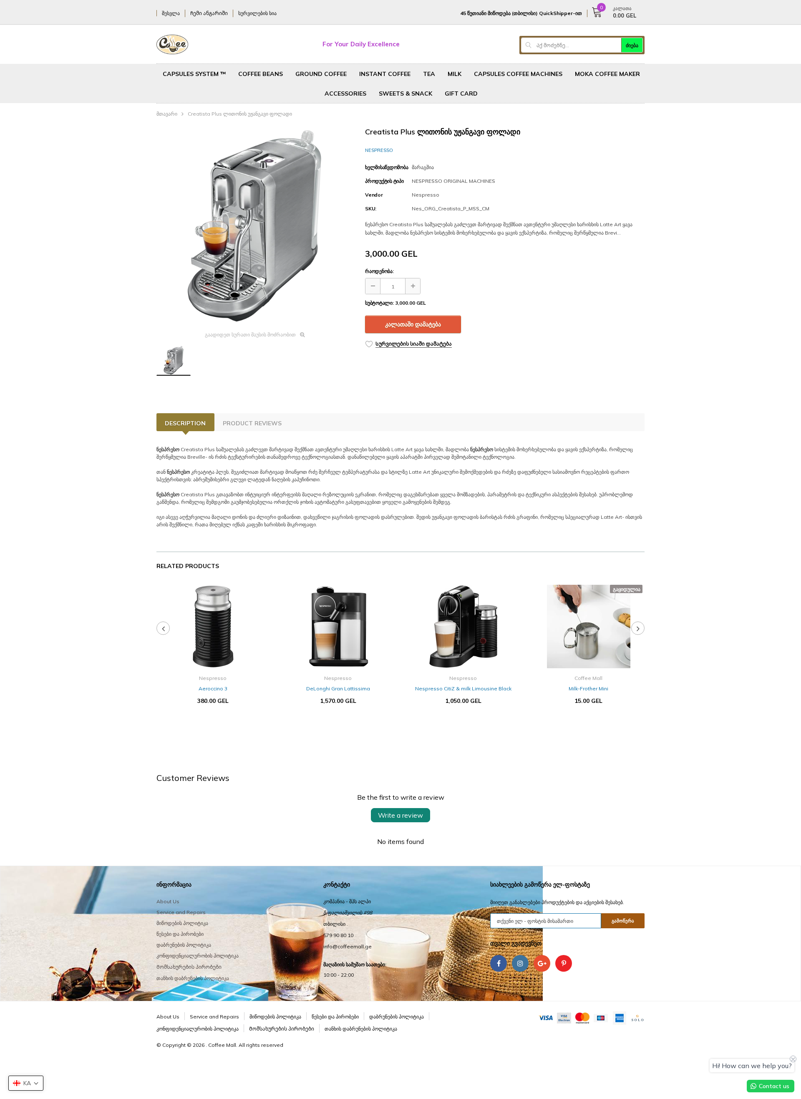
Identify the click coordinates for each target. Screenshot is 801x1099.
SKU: (370, 208)
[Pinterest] (563, 963)
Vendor (374, 195)
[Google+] (542, 963)
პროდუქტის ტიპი (384, 181)
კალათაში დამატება (413, 324)
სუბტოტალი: (379, 303)
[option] (254, 226)
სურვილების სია (257, 13)
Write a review (400, 815)
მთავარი (166, 114)
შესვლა (171, 13)
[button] (26, 1083)
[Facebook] (498, 963)
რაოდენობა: (379, 271)
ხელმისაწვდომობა (386, 167)
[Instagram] (520, 963)
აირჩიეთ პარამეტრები (213, 726)
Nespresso (379, 150)
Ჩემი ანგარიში (209, 13)
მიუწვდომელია (588, 726)
